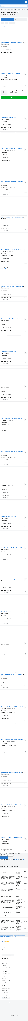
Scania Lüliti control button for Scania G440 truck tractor (7, 890)
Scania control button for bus (7, 907)
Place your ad (14, 97)
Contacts (3, 951)
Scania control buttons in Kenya (10, 936)
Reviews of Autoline (6, 980)
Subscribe (4, 857)
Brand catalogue (5, 982)
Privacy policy (5, 976)
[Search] (26, 6)
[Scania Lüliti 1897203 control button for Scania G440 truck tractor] (14, 410)
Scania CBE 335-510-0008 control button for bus (13, 674)
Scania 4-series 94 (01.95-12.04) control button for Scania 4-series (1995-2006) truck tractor (8, 877)
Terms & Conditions (6, 973)
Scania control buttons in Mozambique (8, 934)
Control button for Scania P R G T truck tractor (8, 871)
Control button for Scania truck (8, 117)
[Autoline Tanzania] (8, 2)
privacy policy (17, 859)
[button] (26, 2)
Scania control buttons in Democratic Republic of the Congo (13, 934)
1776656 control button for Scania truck (10, 386)
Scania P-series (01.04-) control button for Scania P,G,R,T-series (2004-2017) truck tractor (8, 895)
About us (3, 947)
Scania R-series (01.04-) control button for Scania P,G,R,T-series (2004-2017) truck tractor (8, 901)
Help (3, 949)
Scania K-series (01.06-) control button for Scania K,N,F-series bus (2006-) (7, 883)
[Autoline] (1, 9)
